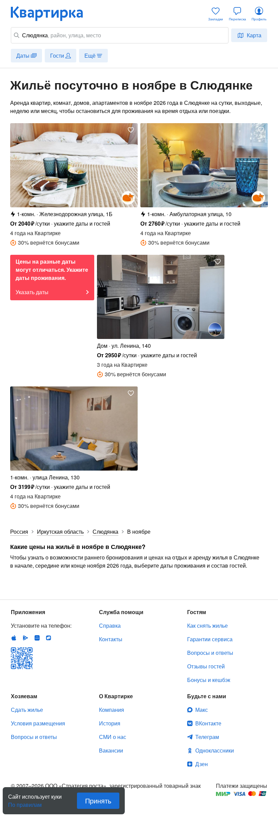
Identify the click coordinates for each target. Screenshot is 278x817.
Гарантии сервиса (210, 639)
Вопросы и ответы (210, 653)
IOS (14, 638)
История (109, 723)
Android (25, 638)
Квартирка (51, 13)
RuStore (48, 638)
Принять (98, 800)
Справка (110, 625)
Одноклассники (214, 750)
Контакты (110, 639)
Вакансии (111, 750)
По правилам (25, 802)
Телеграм (207, 737)
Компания (111, 710)
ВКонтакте (208, 723)
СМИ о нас (112, 737)
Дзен (201, 764)
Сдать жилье (27, 710)
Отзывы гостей (206, 666)
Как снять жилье (207, 625)
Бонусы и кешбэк (208, 680)
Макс (201, 710)
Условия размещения (38, 723)
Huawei (37, 638)
